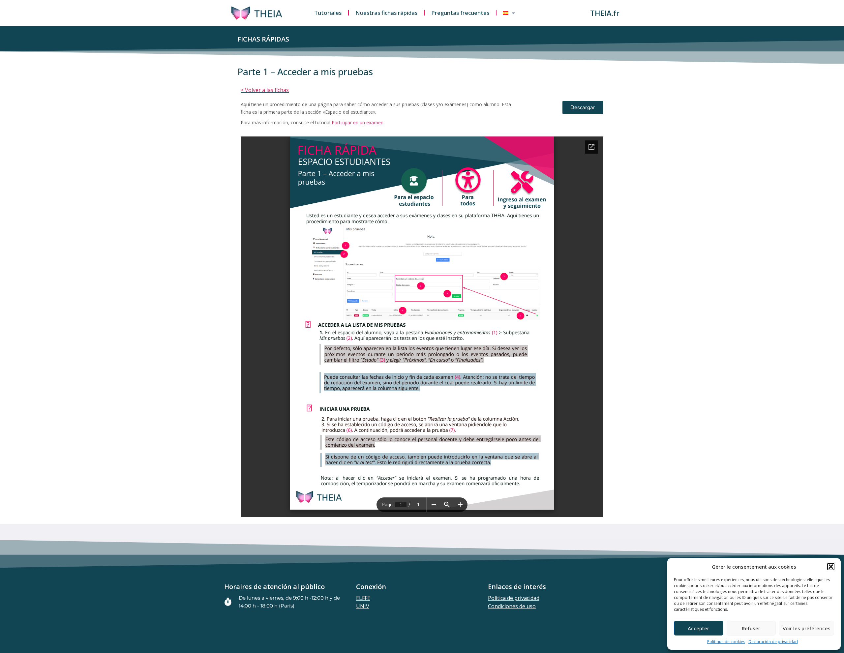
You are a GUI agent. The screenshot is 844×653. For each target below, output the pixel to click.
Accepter (698, 628)
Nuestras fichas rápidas (386, 12)
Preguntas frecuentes (460, 12)
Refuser (751, 628)
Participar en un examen (357, 122)
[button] (831, 566)
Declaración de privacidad (773, 641)
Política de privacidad (513, 598)
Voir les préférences (806, 628)
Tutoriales (328, 12)
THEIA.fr (604, 13)
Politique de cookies (726, 641)
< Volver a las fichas (265, 90)
